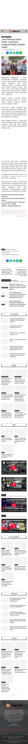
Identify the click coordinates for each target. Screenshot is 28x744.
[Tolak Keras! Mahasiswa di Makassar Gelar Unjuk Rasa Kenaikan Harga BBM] (21, 433)
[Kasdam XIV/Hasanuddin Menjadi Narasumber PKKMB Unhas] (5, 607)
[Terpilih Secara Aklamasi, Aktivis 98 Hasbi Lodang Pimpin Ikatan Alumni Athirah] (5, 628)
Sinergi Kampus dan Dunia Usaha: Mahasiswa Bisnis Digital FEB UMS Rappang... (18, 621)
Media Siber (21, 736)
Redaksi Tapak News (9, 49)
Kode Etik (15, 736)
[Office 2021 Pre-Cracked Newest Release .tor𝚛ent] (5, 334)
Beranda (3, 34)
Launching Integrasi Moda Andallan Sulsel (10, 254)
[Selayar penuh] (24, 473)
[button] (26, 31)
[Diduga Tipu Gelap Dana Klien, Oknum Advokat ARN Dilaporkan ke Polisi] (21, 561)
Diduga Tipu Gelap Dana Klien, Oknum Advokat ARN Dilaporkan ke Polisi (20, 568)
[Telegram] (16, 729)
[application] (14, 468)
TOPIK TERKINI (14, 314)
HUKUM (3, 304)
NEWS (7, 34)
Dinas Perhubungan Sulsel (11, 249)
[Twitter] (19, 729)
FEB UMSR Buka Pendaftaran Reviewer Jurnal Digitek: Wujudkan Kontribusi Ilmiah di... (18, 614)
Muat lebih (13, 694)
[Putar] (3, 473)
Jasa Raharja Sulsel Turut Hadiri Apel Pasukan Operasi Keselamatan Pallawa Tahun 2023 (21, 272)
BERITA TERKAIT (6, 280)
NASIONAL (14, 365)
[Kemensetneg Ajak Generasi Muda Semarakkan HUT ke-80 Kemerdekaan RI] (5, 599)
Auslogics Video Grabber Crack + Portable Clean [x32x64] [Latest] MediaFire (17, 320)
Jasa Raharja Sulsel (6, 252)
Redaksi (4, 736)
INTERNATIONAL (5, 376)
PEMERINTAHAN (8, 36)
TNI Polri (3, 649)
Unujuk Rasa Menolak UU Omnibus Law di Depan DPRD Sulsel (7, 456)
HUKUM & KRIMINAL (14, 537)
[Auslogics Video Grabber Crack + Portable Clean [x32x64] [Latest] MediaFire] (5, 320)
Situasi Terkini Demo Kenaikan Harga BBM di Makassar (6, 440)
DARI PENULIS (15, 280)
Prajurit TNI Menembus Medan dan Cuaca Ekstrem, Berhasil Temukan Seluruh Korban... (20, 654)
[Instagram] (8, 729)
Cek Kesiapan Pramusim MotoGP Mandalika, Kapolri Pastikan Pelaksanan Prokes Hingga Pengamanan (20, 397)
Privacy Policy (11, 738)
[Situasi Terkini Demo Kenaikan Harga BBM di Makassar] (7, 433)
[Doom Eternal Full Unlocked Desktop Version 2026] (5, 327)
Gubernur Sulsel (15, 251)
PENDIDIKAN (14, 593)
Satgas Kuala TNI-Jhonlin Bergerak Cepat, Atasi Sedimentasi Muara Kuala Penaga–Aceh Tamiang (7, 654)
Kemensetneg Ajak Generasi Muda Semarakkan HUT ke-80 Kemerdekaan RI (18, 600)
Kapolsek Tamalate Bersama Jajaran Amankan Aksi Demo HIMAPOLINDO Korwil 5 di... (16, 348)
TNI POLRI (14, 638)
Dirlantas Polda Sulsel (6, 251)
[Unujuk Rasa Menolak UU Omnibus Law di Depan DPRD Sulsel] (7, 449)
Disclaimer (17, 738)
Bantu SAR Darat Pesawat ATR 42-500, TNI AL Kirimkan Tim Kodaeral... (20, 671)
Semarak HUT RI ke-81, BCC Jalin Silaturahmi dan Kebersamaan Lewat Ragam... (17, 355)
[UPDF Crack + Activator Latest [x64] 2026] (5, 341)
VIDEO (14, 424)
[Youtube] (23, 729)
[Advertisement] (14, 15)
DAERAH (16, 548)
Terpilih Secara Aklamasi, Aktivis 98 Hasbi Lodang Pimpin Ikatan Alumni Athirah (18, 628)
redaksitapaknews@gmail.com (14, 725)
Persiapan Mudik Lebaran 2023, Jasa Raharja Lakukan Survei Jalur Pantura (7, 272)
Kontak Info (10, 736)
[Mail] (12, 729)
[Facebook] (4, 729)
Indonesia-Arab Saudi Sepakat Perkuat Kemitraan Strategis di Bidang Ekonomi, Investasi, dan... (6, 381)
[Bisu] (22, 473)
